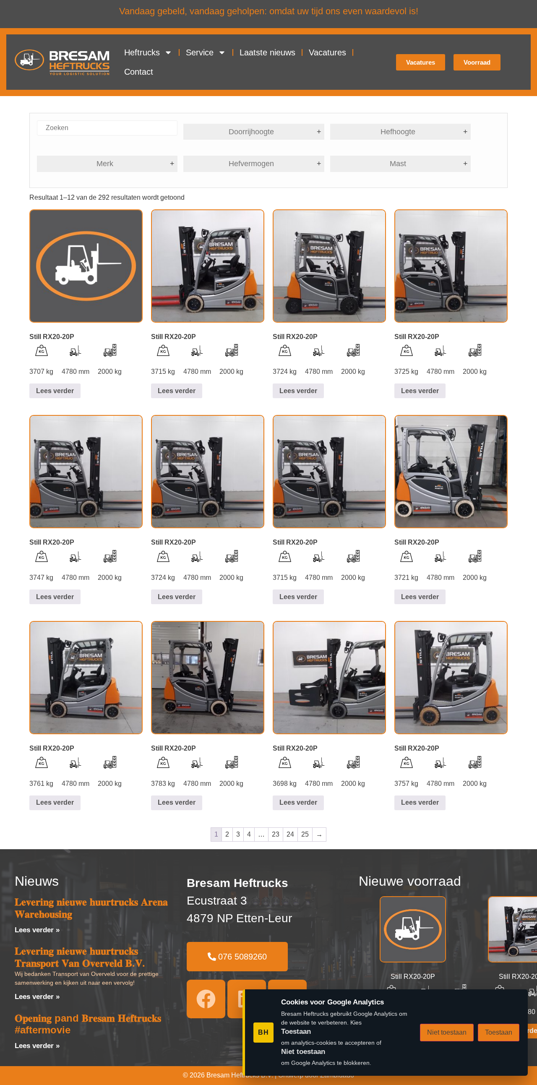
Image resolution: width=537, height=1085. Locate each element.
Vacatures (327, 52)
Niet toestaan (447, 1032)
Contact (138, 71)
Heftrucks (142, 52)
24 (290, 834)
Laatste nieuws (267, 52)
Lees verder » (37, 930)
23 (275, 834)
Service (200, 52)
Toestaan (498, 1032)
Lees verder (55, 390)
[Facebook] (206, 999)
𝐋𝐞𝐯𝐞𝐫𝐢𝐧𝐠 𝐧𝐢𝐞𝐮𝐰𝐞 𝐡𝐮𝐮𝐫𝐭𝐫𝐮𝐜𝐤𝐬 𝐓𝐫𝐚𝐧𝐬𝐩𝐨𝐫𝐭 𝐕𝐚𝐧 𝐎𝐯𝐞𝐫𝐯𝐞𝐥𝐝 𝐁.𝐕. (80, 957)
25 (305, 834)
